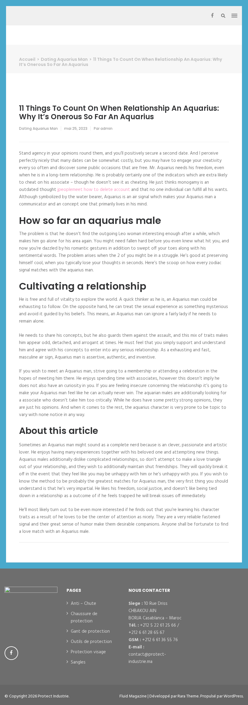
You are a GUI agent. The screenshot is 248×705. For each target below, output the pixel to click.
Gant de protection (90, 631)
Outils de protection (91, 641)
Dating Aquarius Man (38, 128)
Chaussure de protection (84, 617)
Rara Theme (188, 696)
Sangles (78, 662)
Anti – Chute (83, 603)
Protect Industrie (53, 696)
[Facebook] (212, 15)
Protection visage (88, 652)
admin (106, 128)
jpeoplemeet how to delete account (93, 189)
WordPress (233, 696)
